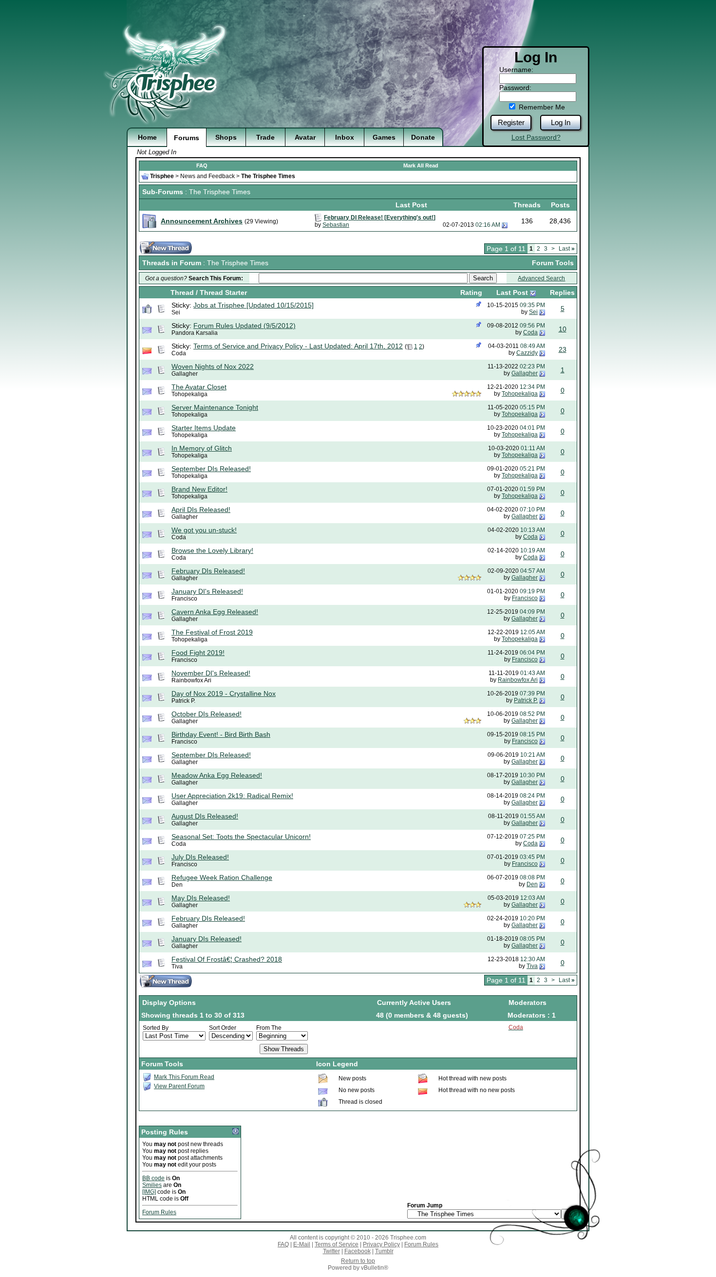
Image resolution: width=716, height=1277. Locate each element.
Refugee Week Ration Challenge (221, 877)
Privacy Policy (381, 1244)
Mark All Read (420, 165)
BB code (153, 1178)
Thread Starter (223, 292)
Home (147, 137)
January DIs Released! (206, 939)
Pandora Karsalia (194, 332)
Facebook (357, 1251)
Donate (423, 137)
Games (384, 137)
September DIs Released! (211, 469)
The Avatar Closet (198, 387)
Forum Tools (553, 263)
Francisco (184, 598)
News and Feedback (207, 176)
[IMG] (149, 1191)
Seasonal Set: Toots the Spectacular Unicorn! (241, 836)
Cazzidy (527, 352)
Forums (186, 138)
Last (567, 248)
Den (177, 884)
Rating (471, 292)
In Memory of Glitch (201, 448)
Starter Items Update (203, 428)
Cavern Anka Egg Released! (214, 612)
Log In (560, 122)
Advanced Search (541, 278)
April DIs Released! (200, 509)
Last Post (512, 292)
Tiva (177, 966)
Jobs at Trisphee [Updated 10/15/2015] (253, 305)
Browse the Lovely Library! (212, 550)
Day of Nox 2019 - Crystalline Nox (223, 693)
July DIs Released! (200, 857)
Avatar (305, 137)
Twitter (331, 1251)
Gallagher (184, 373)
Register (511, 122)
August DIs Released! (204, 816)
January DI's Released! (207, 591)
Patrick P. (183, 700)
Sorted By (156, 1027)
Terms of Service (336, 1244)
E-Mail (301, 1244)
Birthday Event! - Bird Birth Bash (220, 734)
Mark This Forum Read (184, 1077)
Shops (226, 137)
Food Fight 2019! (198, 653)
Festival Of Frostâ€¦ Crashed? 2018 (226, 959)
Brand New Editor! (199, 489)
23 (562, 349)
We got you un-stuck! (204, 530)
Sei (175, 312)
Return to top (358, 1261)
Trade (265, 137)
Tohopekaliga (189, 394)
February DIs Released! (208, 571)
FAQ (201, 165)
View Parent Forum (179, 1086)
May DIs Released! (200, 898)
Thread (182, 292)
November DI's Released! (210, 673)
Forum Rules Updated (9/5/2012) (244, 325)
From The (269, 1027)
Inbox (344, 137)
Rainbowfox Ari (191, 680)
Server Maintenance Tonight (214, 407)
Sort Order (222, 1027)
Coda (530, 332)
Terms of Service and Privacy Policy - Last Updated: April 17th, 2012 (298, 346)
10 (562, 329)
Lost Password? (536, 137)
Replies (562, 292)
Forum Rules (159, 1212)
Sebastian (335, 224)
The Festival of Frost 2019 (212, 632)
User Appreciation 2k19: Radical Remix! (232, 796)
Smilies (152, 1185)
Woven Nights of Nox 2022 (212, 366)
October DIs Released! (206, 714)
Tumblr (384, 1251)
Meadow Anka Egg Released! (216, 775)
